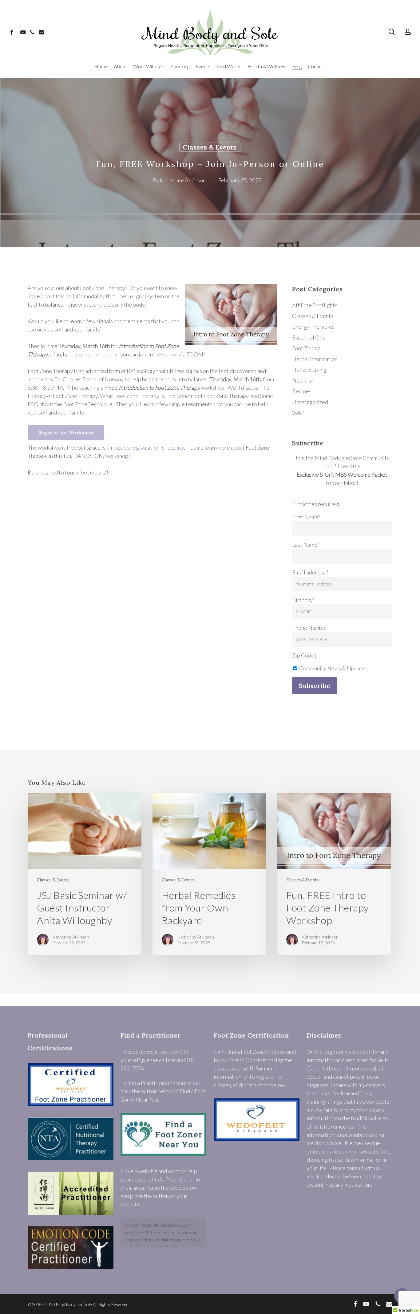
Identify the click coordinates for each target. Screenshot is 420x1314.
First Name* (306, 517)
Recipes (301, 391)
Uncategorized (310, 402)
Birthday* (303, 600)
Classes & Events (210, 147)
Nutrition (303, 380)
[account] (407, 32)
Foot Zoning (306, 348)
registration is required (158, 447)
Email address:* (310, 572)
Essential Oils (308, 337)
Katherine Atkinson (183, 180)
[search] (391, 32)
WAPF (299, 412)
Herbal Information (315, 358)
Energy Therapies (313, 326)
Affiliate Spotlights (314, 305)
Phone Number (309, 627)
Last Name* (305, 544)
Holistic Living (309, 369)
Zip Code (303, 655)
